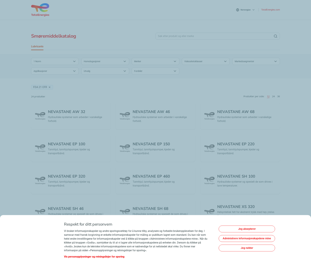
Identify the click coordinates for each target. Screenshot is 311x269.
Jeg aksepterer (247, 228)
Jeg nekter (247, 247)
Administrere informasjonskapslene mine (247, 238)
